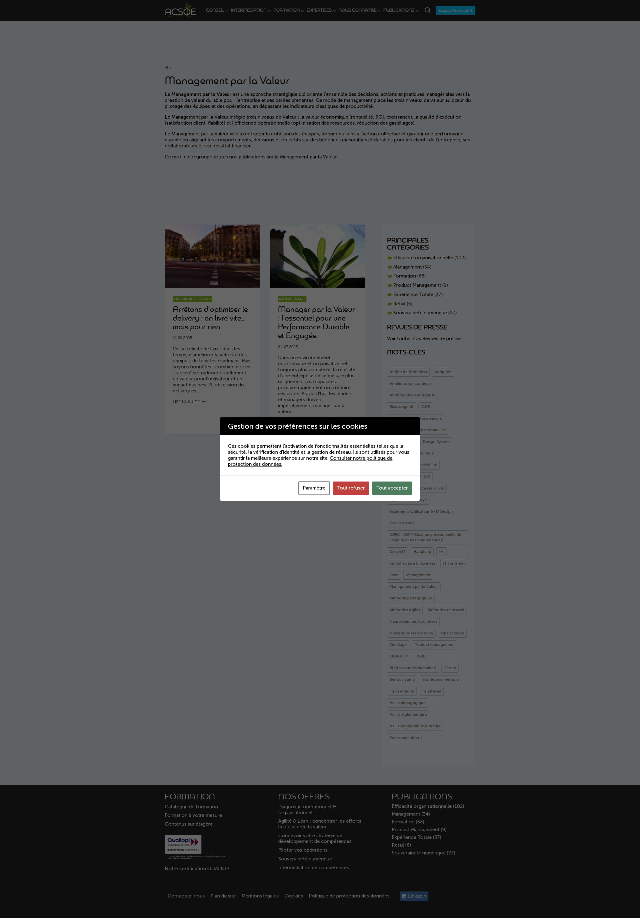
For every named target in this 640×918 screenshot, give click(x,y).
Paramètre (314, 488)
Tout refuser (351, 488)
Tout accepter (392, 488)
